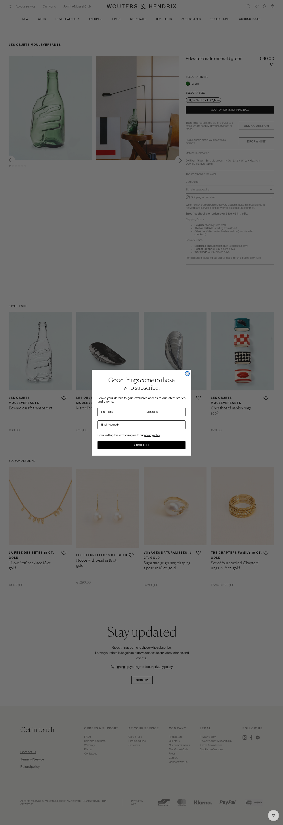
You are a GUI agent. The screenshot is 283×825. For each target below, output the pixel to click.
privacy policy (152, 435)
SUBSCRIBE (141, 445)
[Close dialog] (187, 373)
